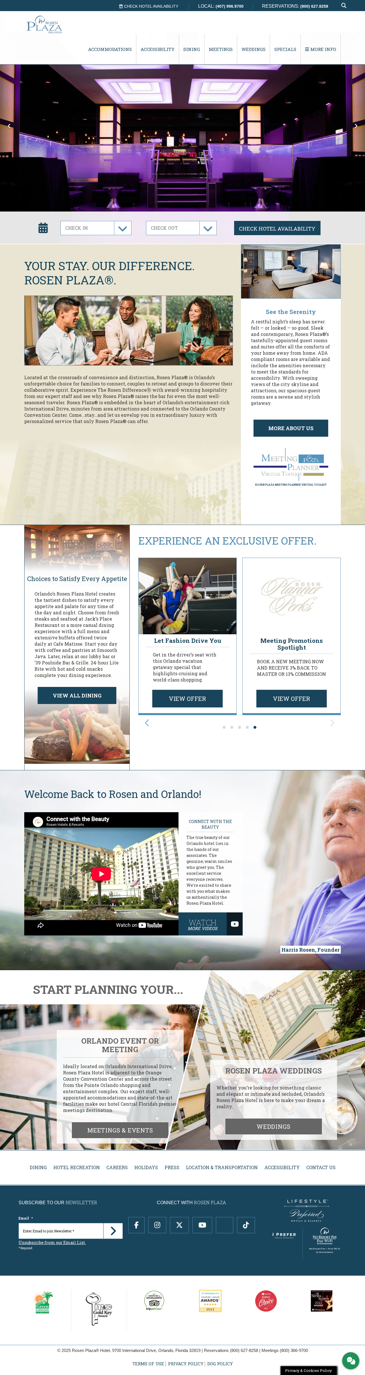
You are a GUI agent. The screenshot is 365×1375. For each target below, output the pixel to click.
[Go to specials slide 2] (231, 727)
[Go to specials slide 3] (239, 727)
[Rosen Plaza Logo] (56, 24)
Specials (285, 49)
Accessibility (158, 49)
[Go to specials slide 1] (224, 727)
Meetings (221, 49)
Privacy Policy (185, 1363)
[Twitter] (179, 1225)
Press (172, 1167)
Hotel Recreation (76, 1167)
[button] (9, 122)
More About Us (290, 428)
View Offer (187, 699)
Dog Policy (220, 1363)
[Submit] (113, 1231)
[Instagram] (157, 1225)
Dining (191, 49)
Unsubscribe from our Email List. (52, 1242)
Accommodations (110, 49)
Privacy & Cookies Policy (308, 1370)
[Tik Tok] (246, 1225)
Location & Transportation (222, 1167)
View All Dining (77, 695)
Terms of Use (148, 1363)
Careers (117, 1167)
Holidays (146, 1167)
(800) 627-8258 (244, 1350)
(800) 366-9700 (294, 1350)
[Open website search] (343, 6)
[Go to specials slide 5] (255, 727)
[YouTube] (202, 1225)
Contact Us (321, 1167)
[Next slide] (332, 723)
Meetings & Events (120, 1130)
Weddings (253, 49)
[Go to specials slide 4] (247, 727)
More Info (322, 49)
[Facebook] (136, 1225)
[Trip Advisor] (224, 1225)
